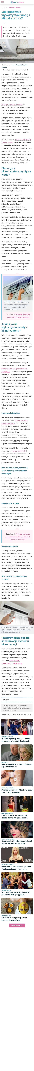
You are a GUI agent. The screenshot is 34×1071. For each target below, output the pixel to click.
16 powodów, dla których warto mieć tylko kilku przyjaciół (15, 893)
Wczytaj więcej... (17, 925)
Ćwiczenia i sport (7, 736)
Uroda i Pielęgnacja (7, 788)
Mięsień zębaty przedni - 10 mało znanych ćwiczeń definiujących (15, 740)
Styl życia (4, 7)
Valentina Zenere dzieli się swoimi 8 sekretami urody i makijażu (16, 868)
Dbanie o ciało (6, 916)
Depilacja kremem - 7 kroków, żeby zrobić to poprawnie (16, 791)
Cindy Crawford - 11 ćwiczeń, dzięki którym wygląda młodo (14, 816)
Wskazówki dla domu (14, 7)
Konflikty (4, 762)
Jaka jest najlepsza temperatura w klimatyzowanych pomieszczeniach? (18, 537)
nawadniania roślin (19, 451)
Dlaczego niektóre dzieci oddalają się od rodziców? (16, 765)
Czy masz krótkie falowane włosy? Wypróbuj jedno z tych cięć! (16, 842)
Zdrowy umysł (6, 890)
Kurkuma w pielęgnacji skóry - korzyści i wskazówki (14, 919)
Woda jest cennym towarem (12, 105)
